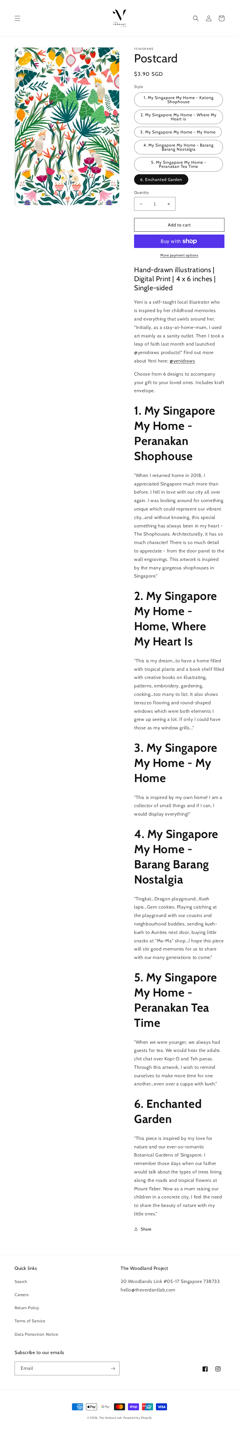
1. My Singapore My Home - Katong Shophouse (179, 99)
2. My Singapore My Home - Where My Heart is (178, 117)
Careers (22, 1294)
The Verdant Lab (110, 1418)
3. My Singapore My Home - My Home (178, 132)
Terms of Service (30, 1320)
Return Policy (27, 1307)
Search (21, 1281)
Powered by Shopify (137, 1418)
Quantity (141, 192)
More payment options (179, 255)
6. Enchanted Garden (161, 179)
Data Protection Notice (36, 1334)
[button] (17, 18)
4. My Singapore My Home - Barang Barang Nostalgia (178, 147)
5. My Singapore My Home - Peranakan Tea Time (178, 164)
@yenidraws (182, 361)
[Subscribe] (112, 1368)
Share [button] (146, 1229)
